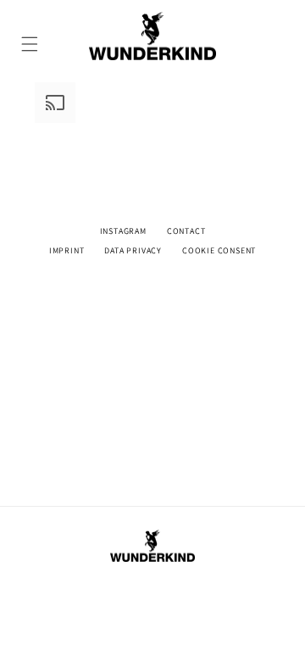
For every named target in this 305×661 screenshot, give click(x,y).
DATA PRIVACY (133, 250)
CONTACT (186, 230)
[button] (30, 35)
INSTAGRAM (123, 230)
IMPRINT (67, 250)
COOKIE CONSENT (219, 250)
